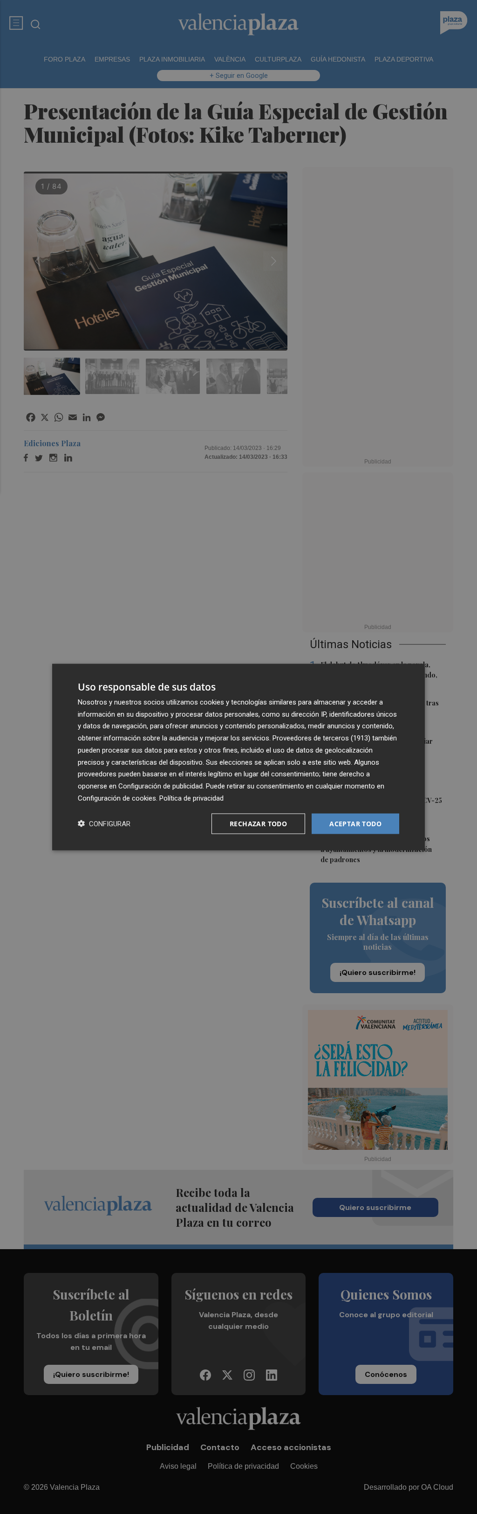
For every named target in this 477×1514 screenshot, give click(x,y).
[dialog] (238, 757)
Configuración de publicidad (160, 786)
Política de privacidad (191, 798)
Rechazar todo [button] (258, 823)
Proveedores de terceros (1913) (321, 738)
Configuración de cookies (117, 798)
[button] (104, 823)
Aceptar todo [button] (355, 823)
